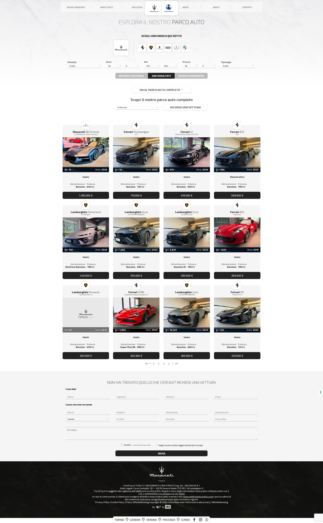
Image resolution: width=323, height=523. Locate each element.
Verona (151, 519)
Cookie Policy (118, 502)
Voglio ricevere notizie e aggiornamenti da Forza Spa (180, 445)
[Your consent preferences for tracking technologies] (320, 392)
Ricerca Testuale (131, 75)
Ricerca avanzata (191, 75)
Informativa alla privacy (198, 502)
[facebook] (194, 519)
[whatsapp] (207, 519)
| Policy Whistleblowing (137, 502)
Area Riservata (176, 502)
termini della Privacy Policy (142, 445)
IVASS (139, 491)
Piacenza (169, 519)
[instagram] (200, 519)
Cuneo (185, 519)
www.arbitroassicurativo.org (198, 496)
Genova (135, 519)
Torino (119, 519)
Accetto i (137, 445)
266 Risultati (161, 75)
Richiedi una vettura (185, 107)
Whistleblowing (220, 502)
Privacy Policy (102, 502)
